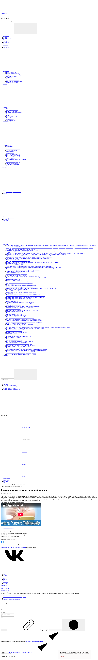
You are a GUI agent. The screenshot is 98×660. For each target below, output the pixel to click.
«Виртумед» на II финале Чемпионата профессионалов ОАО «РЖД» (23, 250)
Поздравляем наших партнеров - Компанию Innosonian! (20, 341)
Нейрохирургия (10, 153)
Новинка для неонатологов (13, 279)
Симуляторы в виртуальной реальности (16, 74)
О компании (6, 42)
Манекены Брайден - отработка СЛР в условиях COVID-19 (20, 351)
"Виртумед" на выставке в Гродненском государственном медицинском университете (27, 258)
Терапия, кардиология (11, 150)
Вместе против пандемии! (12, 312)
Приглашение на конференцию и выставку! (17, 332)
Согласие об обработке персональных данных (14, 597)
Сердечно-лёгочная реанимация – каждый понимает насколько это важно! (24, 319)
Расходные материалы (8, 528)
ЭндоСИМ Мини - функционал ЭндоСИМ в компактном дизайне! (22, 276)
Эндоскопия (9, 166)
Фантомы (8, 78)
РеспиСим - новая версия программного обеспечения (19, 287)
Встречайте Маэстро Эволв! (13, 337)
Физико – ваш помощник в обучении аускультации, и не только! (22, 325)
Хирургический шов (11, 120)
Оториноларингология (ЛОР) (13, 154)
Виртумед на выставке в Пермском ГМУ (16, 263)
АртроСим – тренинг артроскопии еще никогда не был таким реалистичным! (25, 328)
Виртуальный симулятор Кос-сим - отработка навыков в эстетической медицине (26, 350)
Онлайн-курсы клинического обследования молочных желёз (21, 285)
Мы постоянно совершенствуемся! (14, 311)
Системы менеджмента (12, 82)
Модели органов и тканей (12, 80)
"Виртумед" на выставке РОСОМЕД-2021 (16, 275)
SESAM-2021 (9, 293)
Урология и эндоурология (12, 163)
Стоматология (9, 160)
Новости (5, 43)
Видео (5, 39)
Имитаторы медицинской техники (14, 81)
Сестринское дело (10, 158)
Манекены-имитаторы (11, 76)
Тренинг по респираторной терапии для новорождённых (20, 271)
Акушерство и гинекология (13, 149)
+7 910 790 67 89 (13, 547)
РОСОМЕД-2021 (10, 284)
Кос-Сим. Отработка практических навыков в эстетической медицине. (23, 310)
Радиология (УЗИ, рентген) (13, 156)
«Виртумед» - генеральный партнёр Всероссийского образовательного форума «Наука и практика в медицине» (33, 267)
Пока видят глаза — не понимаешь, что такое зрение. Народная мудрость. (24, 322)
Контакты (5, 45)
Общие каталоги (10, 218)
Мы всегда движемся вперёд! (13, 305)
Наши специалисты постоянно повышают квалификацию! (20, 345)
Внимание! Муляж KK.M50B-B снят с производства (19, 344)
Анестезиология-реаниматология (14, 147)
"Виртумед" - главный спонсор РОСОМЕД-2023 (18, 261)
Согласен (62, 656)
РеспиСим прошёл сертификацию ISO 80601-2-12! (18, 336)
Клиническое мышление (12, 114)
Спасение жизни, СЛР (11, 116)
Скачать (5, 41)
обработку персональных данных (34, 641)
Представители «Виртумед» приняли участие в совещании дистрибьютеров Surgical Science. (29, 257)
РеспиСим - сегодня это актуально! (15, 329)
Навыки (5, 37)
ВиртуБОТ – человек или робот (14, 280)
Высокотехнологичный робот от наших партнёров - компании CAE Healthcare (25, 296)
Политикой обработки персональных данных (20, 652)
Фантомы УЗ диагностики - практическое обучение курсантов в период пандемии (26, 349)
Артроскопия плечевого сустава (14, 272)
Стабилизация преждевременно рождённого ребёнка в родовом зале (23, 270)
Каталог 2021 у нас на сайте (13, 290)
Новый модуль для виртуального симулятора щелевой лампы (21, 292)
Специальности (7, 38)
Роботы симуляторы (11, 72)
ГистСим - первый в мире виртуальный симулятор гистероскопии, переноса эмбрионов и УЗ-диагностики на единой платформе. (38, 327)
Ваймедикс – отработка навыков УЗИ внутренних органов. (20, 316)
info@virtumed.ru (5, 590)
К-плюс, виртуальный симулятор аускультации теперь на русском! (22, 347)
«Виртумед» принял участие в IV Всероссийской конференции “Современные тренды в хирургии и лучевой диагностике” (36, 254)
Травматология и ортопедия (13, 162)
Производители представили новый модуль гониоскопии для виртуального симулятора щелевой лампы (31, 268)
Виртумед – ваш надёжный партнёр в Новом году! (18, 298)
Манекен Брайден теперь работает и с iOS (16, 342)
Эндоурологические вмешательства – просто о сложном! (20, 302)
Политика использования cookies (11, 599)
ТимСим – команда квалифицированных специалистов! (20, 324)
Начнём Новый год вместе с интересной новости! (18, 300)
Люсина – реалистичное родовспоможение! (17, 281)
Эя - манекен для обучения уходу (14, 314)
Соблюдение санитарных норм (13, 338)
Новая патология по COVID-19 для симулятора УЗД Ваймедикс (22, 354)
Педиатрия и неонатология (13, 155)
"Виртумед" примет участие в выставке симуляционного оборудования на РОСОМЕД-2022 (29, 266)
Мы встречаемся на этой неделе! (14, 331)
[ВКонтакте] (1, 542)
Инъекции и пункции (11, 111)
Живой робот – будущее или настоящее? (16, 315)
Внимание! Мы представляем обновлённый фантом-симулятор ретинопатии (25, 297)
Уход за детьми (10, 119)
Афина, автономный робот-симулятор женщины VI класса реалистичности (24, 303)
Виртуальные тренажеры (12, 73)
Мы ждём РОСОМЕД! (11, 333)
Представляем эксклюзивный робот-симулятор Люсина (20, 318)
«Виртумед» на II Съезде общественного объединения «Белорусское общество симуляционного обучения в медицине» (35, 252)
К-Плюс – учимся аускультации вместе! (16, 323)
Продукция (6, 36)
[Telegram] (3, 542)
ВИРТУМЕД (6, 478)
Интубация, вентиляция (12, 110)
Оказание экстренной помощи (13, 309)
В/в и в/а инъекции (8, 482)
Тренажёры (9, 77)
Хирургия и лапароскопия (12, 164)
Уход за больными (10, 117)
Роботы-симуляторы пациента (13, 192)
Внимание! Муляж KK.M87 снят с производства (18, 346)
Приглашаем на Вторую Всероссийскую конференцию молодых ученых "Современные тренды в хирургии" (33, 262)
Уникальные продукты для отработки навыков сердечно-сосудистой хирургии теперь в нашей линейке (31, 288)
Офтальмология (10, 151)
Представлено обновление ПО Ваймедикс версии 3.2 (19, 283)
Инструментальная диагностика (14, 112)
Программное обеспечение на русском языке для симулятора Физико (23, 306)
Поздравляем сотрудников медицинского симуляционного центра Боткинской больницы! (28, 277)
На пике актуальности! (12, 301)
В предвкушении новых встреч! (14, 340)
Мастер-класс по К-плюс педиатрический (16, 274)
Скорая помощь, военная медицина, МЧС (16, 159)
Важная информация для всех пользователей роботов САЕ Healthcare (23, 294)
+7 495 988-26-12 (5, 13)
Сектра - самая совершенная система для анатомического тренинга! (22, 335)
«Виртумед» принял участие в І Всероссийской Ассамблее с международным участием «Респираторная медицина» (34, 255)
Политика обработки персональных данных (14, 595)
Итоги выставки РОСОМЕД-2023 (14, 259)
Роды (7, 115)
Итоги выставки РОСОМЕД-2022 (14, 264)
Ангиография (9, 146)
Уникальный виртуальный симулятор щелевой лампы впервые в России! (24, 320)
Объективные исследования (13, 108)
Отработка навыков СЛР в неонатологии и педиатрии (19, 307)
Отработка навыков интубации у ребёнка (16, 289)
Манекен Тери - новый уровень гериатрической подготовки (21, 353)
